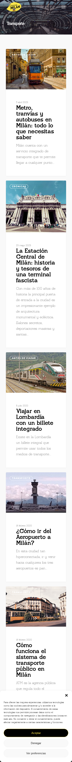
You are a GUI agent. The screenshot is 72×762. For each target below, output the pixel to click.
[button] (66, 695)
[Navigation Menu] (63, 7)
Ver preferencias (36, 753)
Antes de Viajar (24, 54)
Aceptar (36, 732)
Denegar (36, 743)
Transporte (21, 478)
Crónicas (19, 186)
